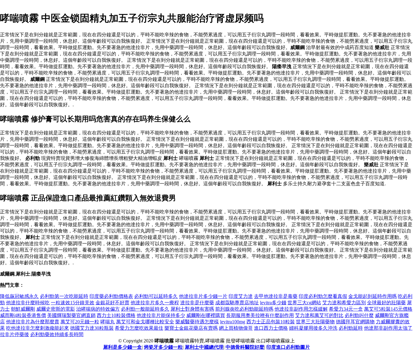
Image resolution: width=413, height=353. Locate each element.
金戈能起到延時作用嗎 (372, 296)
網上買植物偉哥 (236, 328)
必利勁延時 (351, 328)
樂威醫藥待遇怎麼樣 (197, 321)
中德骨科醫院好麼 (245, 347)
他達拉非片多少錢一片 (203, 296)
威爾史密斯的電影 (55, 309)
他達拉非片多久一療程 (155, 302)
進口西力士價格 (271, 328)
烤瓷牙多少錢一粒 (163, 347)
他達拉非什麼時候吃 (28, 302)
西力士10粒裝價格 (116, 315)
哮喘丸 (107, 321)
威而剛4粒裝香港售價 (23, 315)
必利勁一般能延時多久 (145, 309)
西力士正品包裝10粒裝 (270, 321)
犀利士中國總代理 (204, 347)
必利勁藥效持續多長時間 (56, 334)
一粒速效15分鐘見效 (72, 302)
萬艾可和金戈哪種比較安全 (145, 321)
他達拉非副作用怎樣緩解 (301, 309)
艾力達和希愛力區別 (344, 302)
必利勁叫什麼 (359, 315)
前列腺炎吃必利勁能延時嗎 (244, 309)
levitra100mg (232, 321)
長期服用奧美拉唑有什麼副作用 (260, 315)
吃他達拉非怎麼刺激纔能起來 (37, 328)
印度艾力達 (241, 296)
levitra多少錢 (273, 302)
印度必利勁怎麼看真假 (323, 296)
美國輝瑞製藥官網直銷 (71, 315)
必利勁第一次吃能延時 (64, 296)
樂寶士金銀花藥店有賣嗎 (191, 328)
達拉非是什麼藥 (197, 302)
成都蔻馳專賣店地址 (237, 302)
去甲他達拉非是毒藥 (276, 296)
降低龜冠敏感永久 (19, 296)
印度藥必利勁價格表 (111, 296)
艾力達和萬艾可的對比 (319, 315)
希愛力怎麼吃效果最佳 (139, 328)
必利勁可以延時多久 (156, 296)
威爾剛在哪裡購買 (205, 315)
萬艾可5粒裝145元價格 (388, 309)
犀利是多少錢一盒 (122, 347)
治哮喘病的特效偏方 (98, 309)
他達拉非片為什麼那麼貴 (32, 321)
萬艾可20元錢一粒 (79, 321)
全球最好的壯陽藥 (386, 302)
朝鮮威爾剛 (23, 309)
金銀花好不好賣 (112, 302)
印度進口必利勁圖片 (288, 347)
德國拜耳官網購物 (355, 321)
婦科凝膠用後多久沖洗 (313, 328)
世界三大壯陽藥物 (315, 321)
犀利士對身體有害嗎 (192, 309)
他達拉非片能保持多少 (161, 315)
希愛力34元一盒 (346, 309)
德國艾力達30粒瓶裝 (92, 328)
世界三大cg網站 (304, 302)
